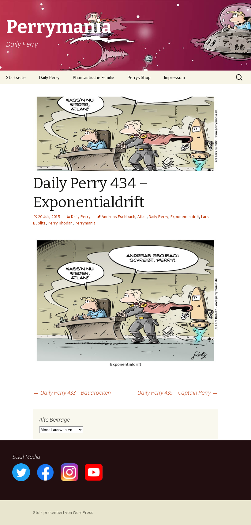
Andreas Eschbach (118, 216)
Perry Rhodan (60, 223)
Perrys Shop (139, 77)
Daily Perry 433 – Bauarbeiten (72, 392)
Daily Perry (49, 77)
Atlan (142, 216)
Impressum (174, 77)
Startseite (16, 77)
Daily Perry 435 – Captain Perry (177, 392)
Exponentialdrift (184, 216)
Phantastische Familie (93, 77)
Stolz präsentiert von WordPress (63, 512)
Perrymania (85, 223)
